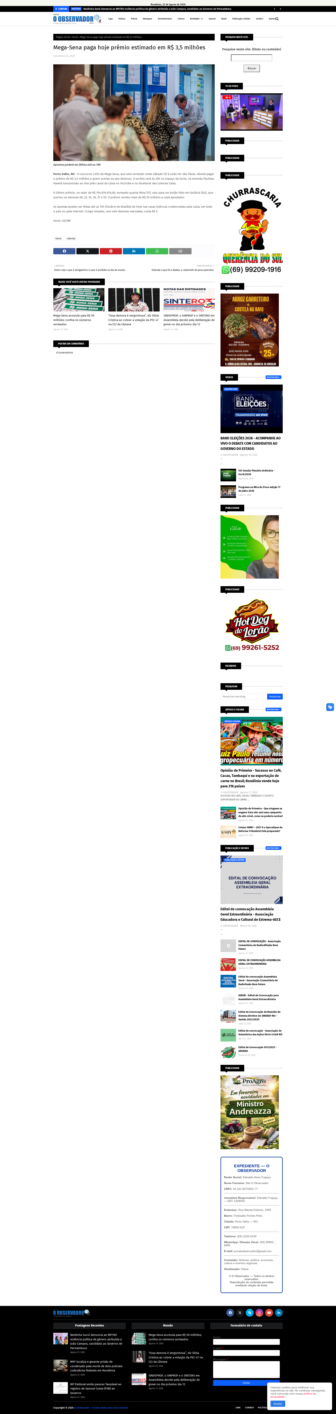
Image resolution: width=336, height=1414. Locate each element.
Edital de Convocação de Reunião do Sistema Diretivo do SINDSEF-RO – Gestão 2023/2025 (259, 1015)
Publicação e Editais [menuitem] (241, 19)
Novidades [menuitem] (195, 19)
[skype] (250, 1313)
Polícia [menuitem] (134, 19)
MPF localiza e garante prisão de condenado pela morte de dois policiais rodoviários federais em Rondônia (96, 1366)
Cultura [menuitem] (181, 19)
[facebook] (230, 1313)
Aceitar (278, 1403)
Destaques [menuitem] (147, 19)
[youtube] (269, 1313)
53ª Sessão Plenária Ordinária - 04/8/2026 (256, 472)
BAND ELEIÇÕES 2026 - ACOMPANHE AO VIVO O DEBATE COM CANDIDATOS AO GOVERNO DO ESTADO (250, 443)
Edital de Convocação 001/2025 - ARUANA (257, 1049)
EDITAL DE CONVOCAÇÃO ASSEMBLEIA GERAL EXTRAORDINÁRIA (259, 962)
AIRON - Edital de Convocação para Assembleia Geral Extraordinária (258, 997)
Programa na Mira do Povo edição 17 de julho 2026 (259, 489)
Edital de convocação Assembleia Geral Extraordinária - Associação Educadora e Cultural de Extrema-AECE (250, 914)
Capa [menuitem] (110, 19)
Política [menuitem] (121, 19)
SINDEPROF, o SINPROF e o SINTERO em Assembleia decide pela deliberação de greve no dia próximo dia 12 (189, 320)
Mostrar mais (273, 377)
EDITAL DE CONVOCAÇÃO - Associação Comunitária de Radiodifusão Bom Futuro (259, 945)
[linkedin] (279, 1313)
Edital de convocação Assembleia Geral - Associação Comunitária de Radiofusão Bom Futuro (258, 980)
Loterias (71, 238)
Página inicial (63, 37)
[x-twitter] (240, 1313)
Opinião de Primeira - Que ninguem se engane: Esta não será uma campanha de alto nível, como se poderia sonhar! (260, 812)
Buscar (252, 68)
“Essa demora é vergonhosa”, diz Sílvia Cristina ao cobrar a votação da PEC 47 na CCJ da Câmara (133, 320)
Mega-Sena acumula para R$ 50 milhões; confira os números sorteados (73, 320)
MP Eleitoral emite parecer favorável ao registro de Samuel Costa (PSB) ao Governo (96, 1389)
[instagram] (259, 1313)
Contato (249, 1407)
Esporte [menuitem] (212, 19)
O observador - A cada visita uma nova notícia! (101, 1407)
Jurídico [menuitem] (259, 19)
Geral (75, 37)
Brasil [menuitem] (224, 19)
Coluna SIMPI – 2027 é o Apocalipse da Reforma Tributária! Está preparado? (260, 829)
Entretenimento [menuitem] (165, 19)
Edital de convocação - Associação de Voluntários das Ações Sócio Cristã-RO (260, 1032)
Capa (238, 1407)
